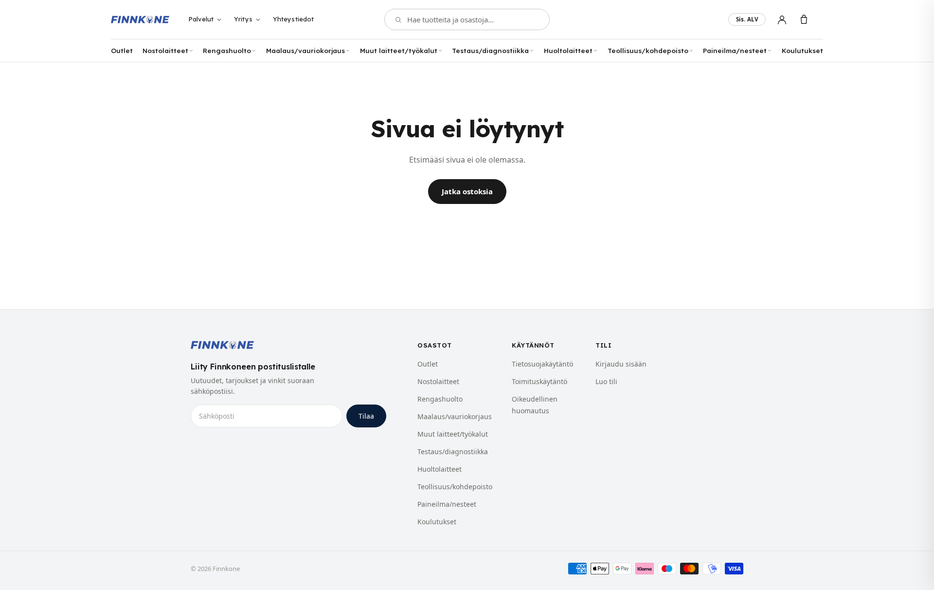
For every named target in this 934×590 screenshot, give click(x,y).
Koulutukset (802, 50)
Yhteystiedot (293, 19)
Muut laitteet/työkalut (398, 50)
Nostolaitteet (165, 50)
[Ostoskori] (803, 19)
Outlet (122, 50)
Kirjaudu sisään (621, 364)
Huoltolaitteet (568, 50)
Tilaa (366, 416)
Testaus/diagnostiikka (490, 50)
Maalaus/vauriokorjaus (305, 50)
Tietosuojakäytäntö (542, 364)
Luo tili (606, 381)
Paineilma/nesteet (735, 50)
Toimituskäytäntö (539, 381)
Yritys (243, 19)
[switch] (747, 19)
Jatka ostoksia (467, 191)
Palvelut (201, 19)
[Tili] (782, 19)
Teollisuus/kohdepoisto (648, 50)
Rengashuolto (227, 50)
